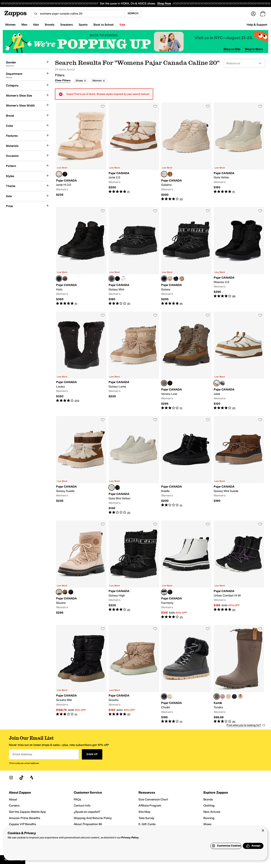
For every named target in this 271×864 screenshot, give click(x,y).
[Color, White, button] (123, 279)
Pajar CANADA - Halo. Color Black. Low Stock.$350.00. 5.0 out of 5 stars (81, 256)
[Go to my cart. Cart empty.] (263, 13)
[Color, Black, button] (65, 174)
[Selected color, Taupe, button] (164, 383)
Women (96, 80)
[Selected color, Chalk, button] (59, 174)
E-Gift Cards (147, 824)
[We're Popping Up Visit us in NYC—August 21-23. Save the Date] (135, 41)
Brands (208, 799)
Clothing (209, 805)
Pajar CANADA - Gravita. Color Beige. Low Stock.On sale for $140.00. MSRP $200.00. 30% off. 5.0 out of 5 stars (134, 674)
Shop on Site (231, 49)
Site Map (144, 812)
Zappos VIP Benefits (22, 824)
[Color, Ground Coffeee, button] (65, 592)
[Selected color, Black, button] (59, 279)
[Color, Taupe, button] (65, 279)
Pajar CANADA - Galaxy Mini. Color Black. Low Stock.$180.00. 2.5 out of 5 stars (134, 256)
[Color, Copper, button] (117, 279)
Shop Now (164, 3)
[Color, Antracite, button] (222, 383)
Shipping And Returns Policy (93, 818)
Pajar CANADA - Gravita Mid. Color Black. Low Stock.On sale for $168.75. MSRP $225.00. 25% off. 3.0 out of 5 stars (81, 674)
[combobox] (77, 13)
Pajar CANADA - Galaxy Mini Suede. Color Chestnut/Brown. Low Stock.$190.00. (239, 465)
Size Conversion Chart (153, 799)
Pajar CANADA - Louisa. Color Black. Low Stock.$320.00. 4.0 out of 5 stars (81, 361)
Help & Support (257, 24)
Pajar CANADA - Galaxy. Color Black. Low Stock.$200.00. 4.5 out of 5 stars (186, 256)
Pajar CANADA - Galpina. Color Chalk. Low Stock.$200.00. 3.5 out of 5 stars (186, 152)
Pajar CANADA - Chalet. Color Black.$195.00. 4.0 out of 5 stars (186, 674)
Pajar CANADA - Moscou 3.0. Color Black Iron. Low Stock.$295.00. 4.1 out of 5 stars (239, 256)
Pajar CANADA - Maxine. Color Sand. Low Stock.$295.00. (81, 570)
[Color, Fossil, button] (240, 696)
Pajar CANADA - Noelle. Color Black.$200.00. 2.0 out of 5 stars (186, 465)
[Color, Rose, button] (222, 696)
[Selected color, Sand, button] (59, 592)
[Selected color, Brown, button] (217, 696)
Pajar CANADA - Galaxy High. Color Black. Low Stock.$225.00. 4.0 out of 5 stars (134, 570)
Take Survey (146, 818)
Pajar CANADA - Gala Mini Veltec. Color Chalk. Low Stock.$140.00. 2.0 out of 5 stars (134, 465)
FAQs (77, 799)
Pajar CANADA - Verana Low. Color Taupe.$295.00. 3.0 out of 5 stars (186, 361)
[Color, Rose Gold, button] (182, 279)
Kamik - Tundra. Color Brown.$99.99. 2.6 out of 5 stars (239, 674)
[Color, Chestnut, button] (170, 174)
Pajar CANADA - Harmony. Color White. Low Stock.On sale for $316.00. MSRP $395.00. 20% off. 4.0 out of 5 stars (186, 570)
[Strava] (32, 778)
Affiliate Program (149, 805)
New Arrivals (211, 812)
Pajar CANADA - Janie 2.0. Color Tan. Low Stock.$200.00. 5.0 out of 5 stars (134, 152)
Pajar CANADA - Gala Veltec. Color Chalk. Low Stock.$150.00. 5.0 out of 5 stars (239, 152)
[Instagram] (11, 778)
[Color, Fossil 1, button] (228, 696)
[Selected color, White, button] (164, 592)
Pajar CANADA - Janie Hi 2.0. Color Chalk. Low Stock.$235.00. (81, 152)
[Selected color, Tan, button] (217, 383)
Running (208, 818)
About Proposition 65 (88, 824)
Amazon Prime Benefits (24, 818)
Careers (14, 805)
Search (133, 13)
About (13, 799)
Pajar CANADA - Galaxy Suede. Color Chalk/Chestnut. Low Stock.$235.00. (81, 465)
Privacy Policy (129, 837)
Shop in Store (254, 49)
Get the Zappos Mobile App (27, 812)
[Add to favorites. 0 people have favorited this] (103, 106)
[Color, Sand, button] (170, 279)
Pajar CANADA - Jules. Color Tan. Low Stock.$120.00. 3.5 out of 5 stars (239, 361)
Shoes (79, 80)
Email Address (22, 754)
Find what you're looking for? (244, 725)
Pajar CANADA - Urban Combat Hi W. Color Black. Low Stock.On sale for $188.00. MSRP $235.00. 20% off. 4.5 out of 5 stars (239, 570)
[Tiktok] (21, 778)
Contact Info (82, 805)
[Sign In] (253, 13)
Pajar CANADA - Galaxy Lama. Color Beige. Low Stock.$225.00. (134, 361)
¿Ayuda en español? (87, 812)
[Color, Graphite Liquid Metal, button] (176, 279)
